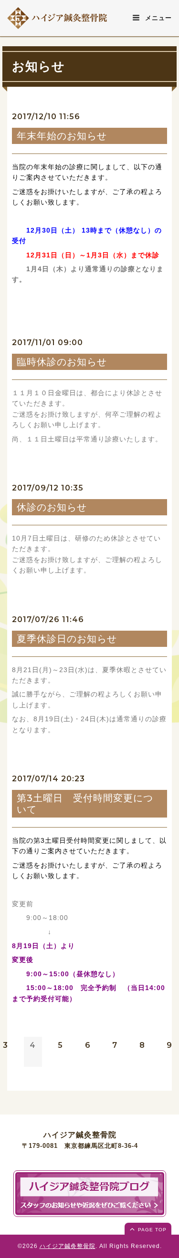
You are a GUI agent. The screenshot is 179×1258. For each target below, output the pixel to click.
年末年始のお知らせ (62, 136)
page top (151, 1229)
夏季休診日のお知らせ (67, 638)
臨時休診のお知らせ (62, 362)
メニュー (157, 17)
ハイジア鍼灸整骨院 (67, 1246)
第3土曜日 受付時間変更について (85, 803)
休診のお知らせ (52, 507)
